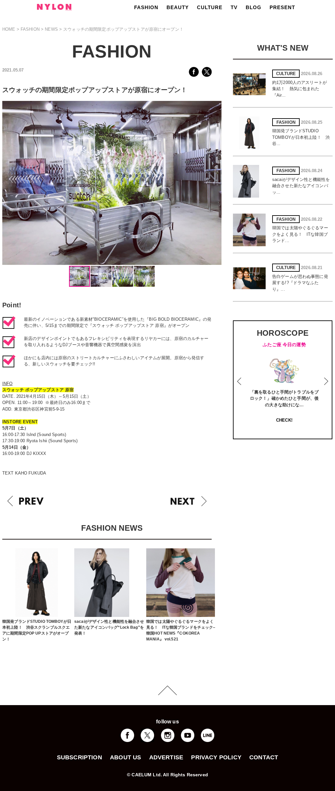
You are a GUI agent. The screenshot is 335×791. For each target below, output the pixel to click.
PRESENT (282, 7)
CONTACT (263, 757)
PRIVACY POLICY (216, 757)
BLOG (253, 7)
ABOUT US (125, 757)
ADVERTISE (166, 757)
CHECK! (284, 420)
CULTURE (209, 7)
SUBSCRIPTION (79, 757)
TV (234, 7)
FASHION (146, 7)
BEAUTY (178, 7)
